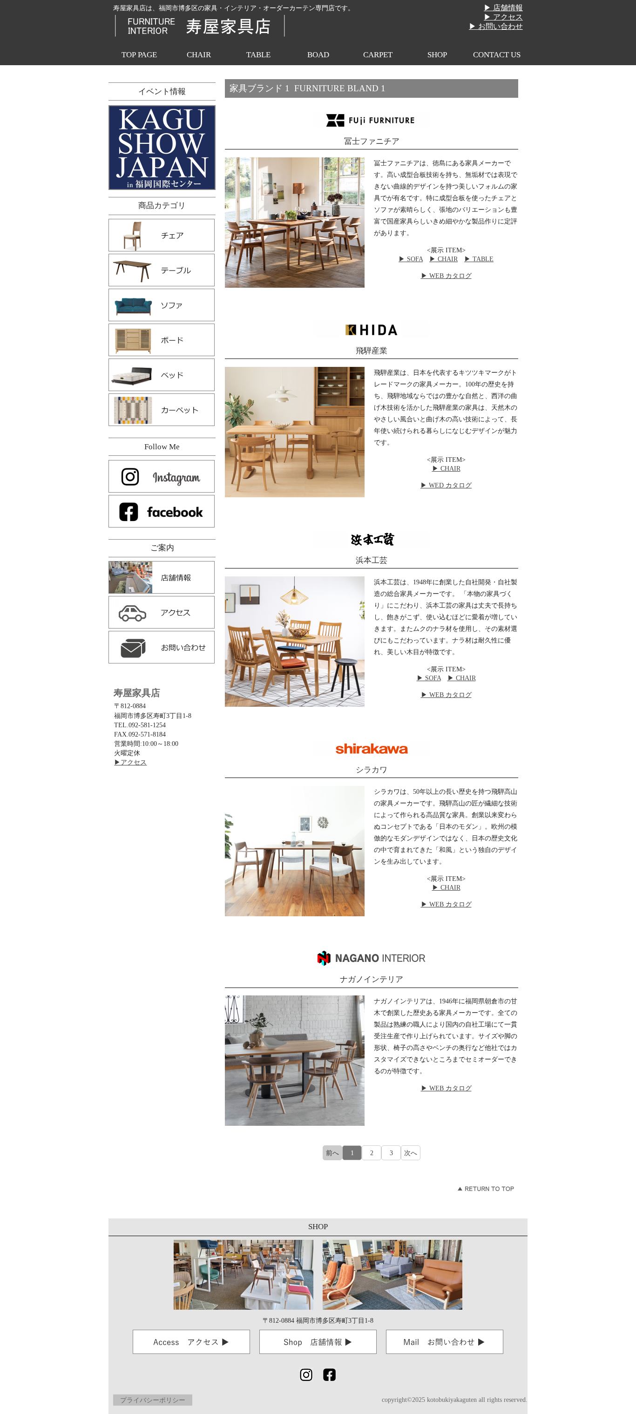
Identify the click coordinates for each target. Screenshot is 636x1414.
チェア (161, 235)
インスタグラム (161, 476)
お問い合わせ (161, 647)
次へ (410, 1153)
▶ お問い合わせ (496, 26)
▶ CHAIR (443, 259)
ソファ (161, 305)
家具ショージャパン (162, 147)
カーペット (161, 409)
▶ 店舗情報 (503, 8)
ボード (161, 340)
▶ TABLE (479, 259)
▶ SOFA (411, 259)
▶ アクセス (503, 17)
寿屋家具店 (199, 25)
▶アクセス (130, 762)
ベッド (161, 375)
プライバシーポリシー (152, 1400)
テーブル (161, 270)
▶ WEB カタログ (446, 275)
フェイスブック (161, 511)
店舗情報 (161, 577)
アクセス (161, 612)
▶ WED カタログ (446, 485)
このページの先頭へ (485, 1188)
